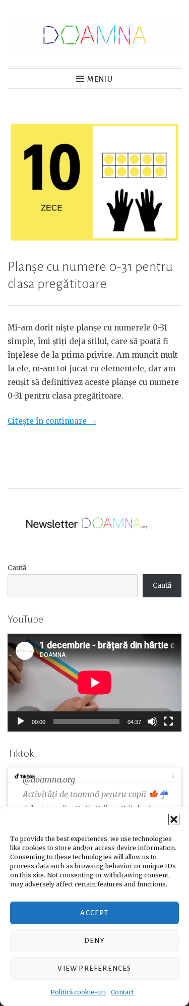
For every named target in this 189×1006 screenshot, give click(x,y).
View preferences (94, 968)
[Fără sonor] (152, 721)
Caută (17, 568)
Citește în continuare (52, 421)
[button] (174, 819)
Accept (94, 913)
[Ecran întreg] (168, 721)
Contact (122, 992)
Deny (94, 940)
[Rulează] (21, 721)
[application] (94, 683)
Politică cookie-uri (78, 992)
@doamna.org (49, 779)
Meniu (99, 79)
